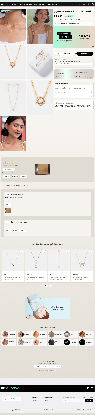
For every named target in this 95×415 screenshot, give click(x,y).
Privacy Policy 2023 (81, 409)
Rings (35, 4)
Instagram (92, 388)
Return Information (50, 397)
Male (84, 397)
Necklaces (22, 4)
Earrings (14, 4)
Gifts (56, 4)
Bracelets (29, 4)
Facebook (88, 388)
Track (46, 400)
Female (91, 397)
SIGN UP (89, 400)
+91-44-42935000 (11, 398)
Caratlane (80, 4)
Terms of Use (90, 409)
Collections (50, 4)
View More (47, 285)
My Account (36, 397)
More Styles (41, 4)
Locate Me (89, 64)
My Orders (35, 400)
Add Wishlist (21, 252)
